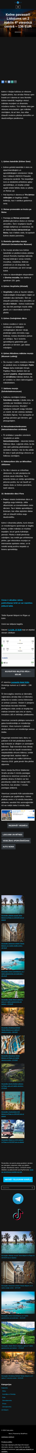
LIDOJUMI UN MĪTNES (12, 835)
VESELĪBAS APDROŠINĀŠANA (16, 841)
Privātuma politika (6, 1442)
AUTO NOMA (8, 847)
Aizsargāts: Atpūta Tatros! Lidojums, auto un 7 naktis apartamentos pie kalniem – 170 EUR (12, 1002)
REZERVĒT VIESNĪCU (18, 826)
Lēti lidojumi (4, 1410)
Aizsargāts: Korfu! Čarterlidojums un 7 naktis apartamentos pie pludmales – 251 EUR (12, 974)
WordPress (24, 1433)
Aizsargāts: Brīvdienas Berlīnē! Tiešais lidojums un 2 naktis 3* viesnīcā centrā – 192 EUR (10, 1030)
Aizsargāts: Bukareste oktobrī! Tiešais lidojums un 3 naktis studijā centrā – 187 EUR (12, 946)
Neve (10, 1433)
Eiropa (4, 1403)
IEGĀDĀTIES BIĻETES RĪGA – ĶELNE (18, 672)
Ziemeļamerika (6, 1407)
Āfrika (4, 1391)
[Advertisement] (18, 56)
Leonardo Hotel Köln (20, 682)
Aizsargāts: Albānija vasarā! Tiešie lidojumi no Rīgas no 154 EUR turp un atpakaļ (12, 918)
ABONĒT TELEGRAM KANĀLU (18, 1179)
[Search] (32, 1188)
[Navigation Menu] (18, 6)
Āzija (3, 1397)
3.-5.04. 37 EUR (15, 630)
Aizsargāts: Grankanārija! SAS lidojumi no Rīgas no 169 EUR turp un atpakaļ (12, 1114)
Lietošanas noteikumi (7, 1437)
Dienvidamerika (7, 1400)
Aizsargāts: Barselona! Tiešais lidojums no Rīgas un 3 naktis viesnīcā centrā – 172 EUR (10, 1058)
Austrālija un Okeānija (8, 1394)
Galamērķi (4, 1388)
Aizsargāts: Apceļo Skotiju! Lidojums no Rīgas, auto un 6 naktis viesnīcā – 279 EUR (12, 1086)
